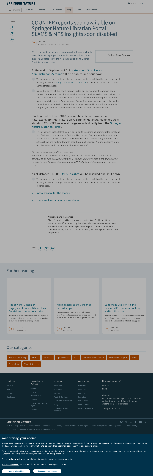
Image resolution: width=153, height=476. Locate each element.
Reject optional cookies (47, 471)
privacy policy (15, 459)
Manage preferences (10, 464)
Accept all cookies (16, 471)
